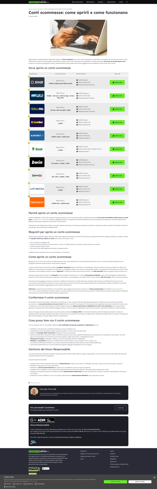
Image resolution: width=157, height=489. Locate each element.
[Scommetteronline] (39, 2)
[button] (127, 2)
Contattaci (121, 408)
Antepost (100, 2)
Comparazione (111, 2)
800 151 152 (41, 433)
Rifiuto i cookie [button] (139, 481)
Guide (121, 2)
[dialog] (78, 482)
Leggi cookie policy (33, 481)
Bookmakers (90, 2)
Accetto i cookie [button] (115, 481)
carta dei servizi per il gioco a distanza (68, 437)
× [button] (154, 478)
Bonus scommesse (77, 2)
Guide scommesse (38, 9)
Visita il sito (118, 82)
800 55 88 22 (79, 431)
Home (30, 9)
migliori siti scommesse (41, 219)
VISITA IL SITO (118, 96)
